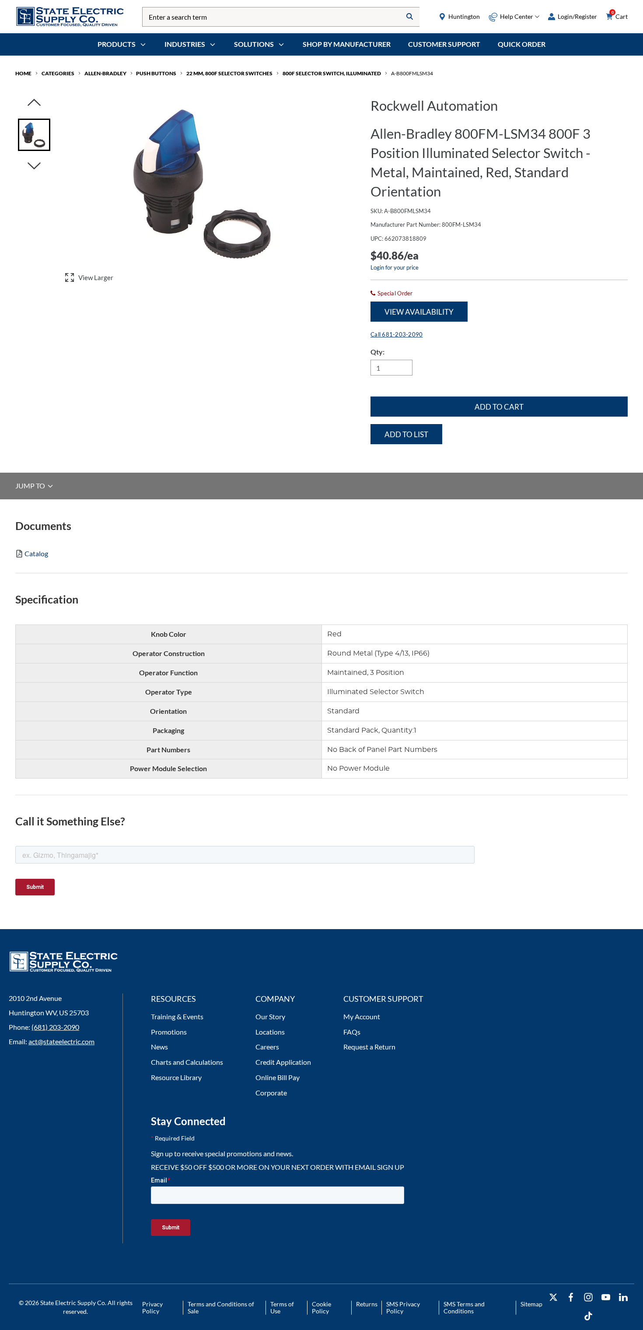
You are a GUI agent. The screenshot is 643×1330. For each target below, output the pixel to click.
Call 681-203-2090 (396, 334)
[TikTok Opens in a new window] (588, 1316)
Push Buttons (156, 73)
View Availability (419, 311)
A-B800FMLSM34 (412, 73)
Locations (270, 1032)
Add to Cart (499, 406)
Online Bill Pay (277, 1077)
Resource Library (176, 1077)
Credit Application (283, 1062)
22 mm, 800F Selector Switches (229, 73)
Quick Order (521, 44)
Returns (366, 1304)
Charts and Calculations (187, 1062)
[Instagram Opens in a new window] (588, 1297)
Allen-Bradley (105, 73)
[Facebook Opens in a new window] (570, 1297)
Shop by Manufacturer (347, 44)
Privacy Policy (152, 1307)
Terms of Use (282, 1307)
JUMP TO (30, 486)
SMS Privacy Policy (403, 1307)
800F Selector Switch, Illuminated (332, 73)
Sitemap (531, 1304)
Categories (58, 73)
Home (23, 73)
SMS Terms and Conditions (464, 1307)
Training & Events (177, 1016)
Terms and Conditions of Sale (221, 1307)
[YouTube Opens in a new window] (605, 1297)
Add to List (406, 434)
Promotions (169, 1032)
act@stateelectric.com (61, 1041)
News (159, 1046)
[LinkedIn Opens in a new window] (623, 1297)
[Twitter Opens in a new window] (553, 1297)
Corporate (271, 1092)
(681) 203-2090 (55, 1027)
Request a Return (369, 1046)
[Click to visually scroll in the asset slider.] (34, 103)
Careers (267, 1046)
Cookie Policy (321, 1307)
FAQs (351, 1032)
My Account (361, 1016)
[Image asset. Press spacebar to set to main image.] (34, 135)
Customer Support (444, 44)
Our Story (270, 1016)
